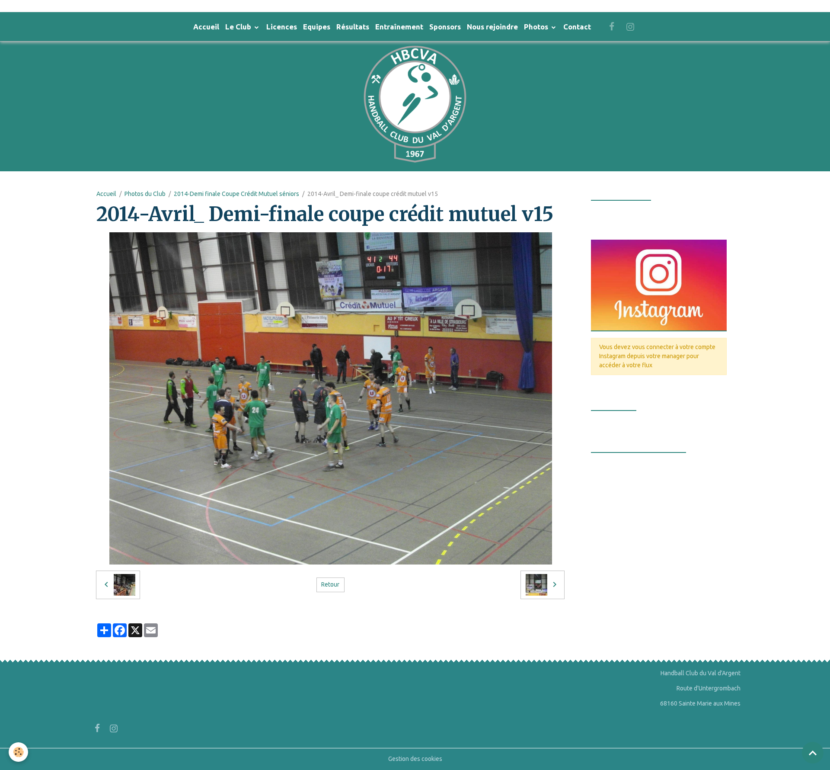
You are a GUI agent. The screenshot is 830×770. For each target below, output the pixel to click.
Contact (577, 26)
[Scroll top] (813, 753)
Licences (281, 26)
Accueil (206, 26)
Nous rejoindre (492, 26)
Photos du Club (145, 193)
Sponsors (445, 26)
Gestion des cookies (415, 758)
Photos (537, 26)
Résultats (352, 26)
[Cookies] (18, 752)
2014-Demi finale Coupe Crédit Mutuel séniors (236, 193)
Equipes (316, 26)
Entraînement (399, 26)
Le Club (239, 26)
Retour (330, 584)
